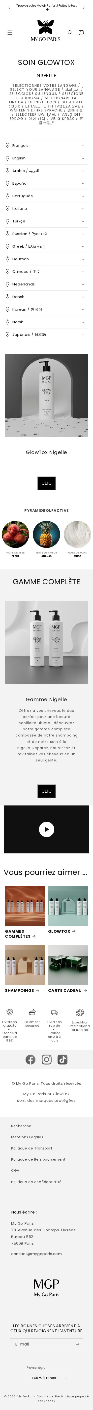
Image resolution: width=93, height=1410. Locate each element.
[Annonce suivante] (83, 7)
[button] (9, 32)
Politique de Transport (31, 1148)
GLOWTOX (59, 931)
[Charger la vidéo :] (46, 829)
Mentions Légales (27, 1137)
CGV (15, 1170)
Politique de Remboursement (38, 1159)
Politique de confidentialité (36, 1181)
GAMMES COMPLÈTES (18, 934)
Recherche (21, 1126)
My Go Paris (26, 1396)
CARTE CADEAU (65, 990)
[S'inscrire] (77, 1344)
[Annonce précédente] (9, 7)
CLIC (46, 483)
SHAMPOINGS (19, 990)
